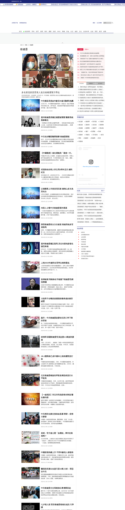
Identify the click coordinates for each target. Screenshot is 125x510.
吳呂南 (95, 124)
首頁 (20, 31)
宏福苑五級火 (84, 258)
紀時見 (83, 232)
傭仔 (87, 131)
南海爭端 (83, 239)
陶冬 (80, 138)
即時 (33, 31)
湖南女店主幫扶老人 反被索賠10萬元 (90, 108)
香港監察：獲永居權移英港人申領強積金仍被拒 (91, 95)
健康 (76, 31)
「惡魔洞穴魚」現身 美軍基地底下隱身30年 (91, 72)
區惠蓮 (81, 141)
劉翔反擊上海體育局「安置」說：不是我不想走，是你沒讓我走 (91, 92)
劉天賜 (95, 121)
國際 (50, 31)
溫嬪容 (86, 138)
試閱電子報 (15, 22)
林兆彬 (81, 131)
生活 (71, 31)
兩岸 (45, 31)
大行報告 (83, 249)
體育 (96, 31)
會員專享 (27, 31)
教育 (100, 31)
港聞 (41, 31)
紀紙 (92, 31)
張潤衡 (93, 131)
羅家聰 (101, 124)
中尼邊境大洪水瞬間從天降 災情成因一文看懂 (91, 103)
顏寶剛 (88, 128)
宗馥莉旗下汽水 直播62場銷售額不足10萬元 (91, 58)
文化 (80, 31)
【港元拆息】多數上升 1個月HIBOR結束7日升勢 (92, 75)
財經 (54, 31)
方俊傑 (101, 121)
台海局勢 (83, 237)
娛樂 (104, 31)
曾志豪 (81, 121)
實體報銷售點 (23, 22)
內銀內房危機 (84, 246)
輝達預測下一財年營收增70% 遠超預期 (90, 64)
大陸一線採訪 (84, 253)
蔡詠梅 (101, 128)
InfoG (58, 31)
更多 (99, 138)
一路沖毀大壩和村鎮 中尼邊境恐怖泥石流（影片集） (91, 106)
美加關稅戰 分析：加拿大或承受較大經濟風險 (92, 56)
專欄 (63, 31)
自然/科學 (86, 31)
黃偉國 (81, 128)
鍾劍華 (88, 121)
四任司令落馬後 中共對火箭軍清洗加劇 (91, 111)
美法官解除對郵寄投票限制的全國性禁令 (91, 61)
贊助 (94, 22)
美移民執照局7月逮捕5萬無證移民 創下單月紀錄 (92, 67)
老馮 (102, 134)
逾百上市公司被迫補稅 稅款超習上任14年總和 (92, 69)
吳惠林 (81, 134)
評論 (67, 31)
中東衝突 (83, 242)
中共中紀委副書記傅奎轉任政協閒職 (89, 53)
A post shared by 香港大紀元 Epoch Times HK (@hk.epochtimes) (95, 184)
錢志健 (81, 124)
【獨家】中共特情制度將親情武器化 (89, 77)
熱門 (37, 31)
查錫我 (93, 138)
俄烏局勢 (83, 244)
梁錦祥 (88, 124)
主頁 (21, 45)
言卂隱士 (95, 134)
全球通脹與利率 (85, 234)
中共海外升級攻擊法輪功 (87, 256)
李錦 (99, 131)
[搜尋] (112, 23)
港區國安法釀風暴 (86, 251)
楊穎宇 (95, 128)
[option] (48, 71)
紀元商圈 (99, 22)
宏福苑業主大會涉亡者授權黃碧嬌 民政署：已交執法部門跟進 (91, 98)
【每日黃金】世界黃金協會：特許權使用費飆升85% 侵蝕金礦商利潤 (91, 87)
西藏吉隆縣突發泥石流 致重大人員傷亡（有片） (91, 90)
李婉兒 (88, 134)
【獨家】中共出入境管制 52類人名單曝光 (91, 100)
